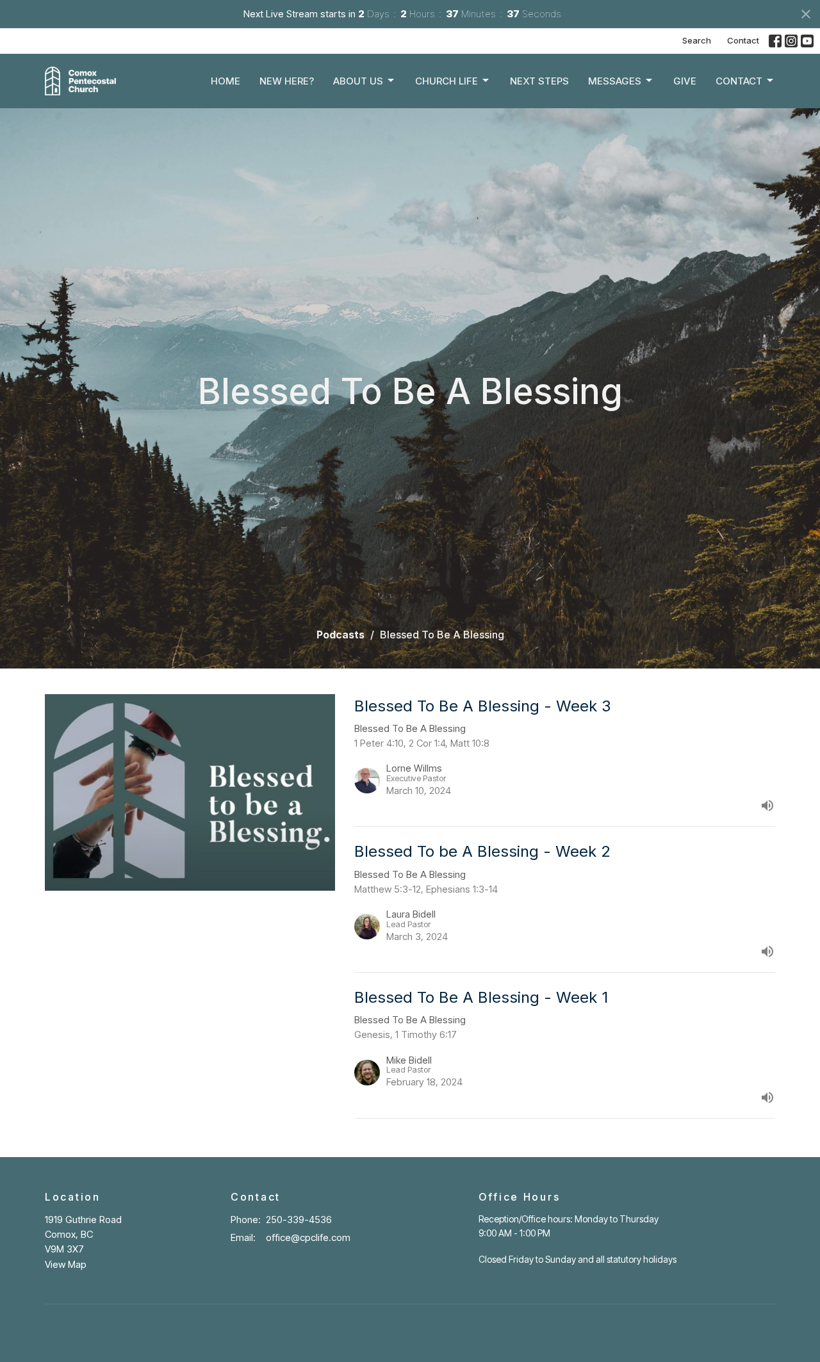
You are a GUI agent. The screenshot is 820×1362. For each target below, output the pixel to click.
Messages (614, 81)
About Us (358, 81)
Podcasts (340, 634)
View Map (65, 1264)
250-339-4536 (299, 1219)
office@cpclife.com (308, 1237)
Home (225, 81)
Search (696, 40)
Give (684, 81)
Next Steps (539, 81)
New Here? (286, 81)
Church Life (446, 81)
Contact (743, 40)
